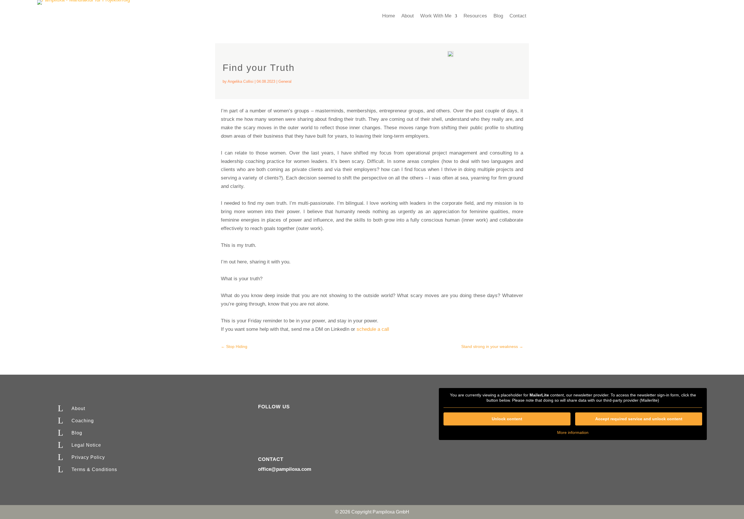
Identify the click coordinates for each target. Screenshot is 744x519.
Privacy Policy (88, 457)
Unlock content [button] (507, 418)
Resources (475, 16)
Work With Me (435, 16)
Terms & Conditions (94, 469)
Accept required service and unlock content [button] (638, 418)
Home (388, 16)
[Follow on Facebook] (262, 417)
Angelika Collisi (240, 81)
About (407, 16)
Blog (498, 16)
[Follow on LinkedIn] (274, 417)
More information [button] (573, 432)
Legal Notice (86, 445)
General (284, 81)
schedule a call (373, 329)
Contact (517, 16)
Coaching (82, 420)
